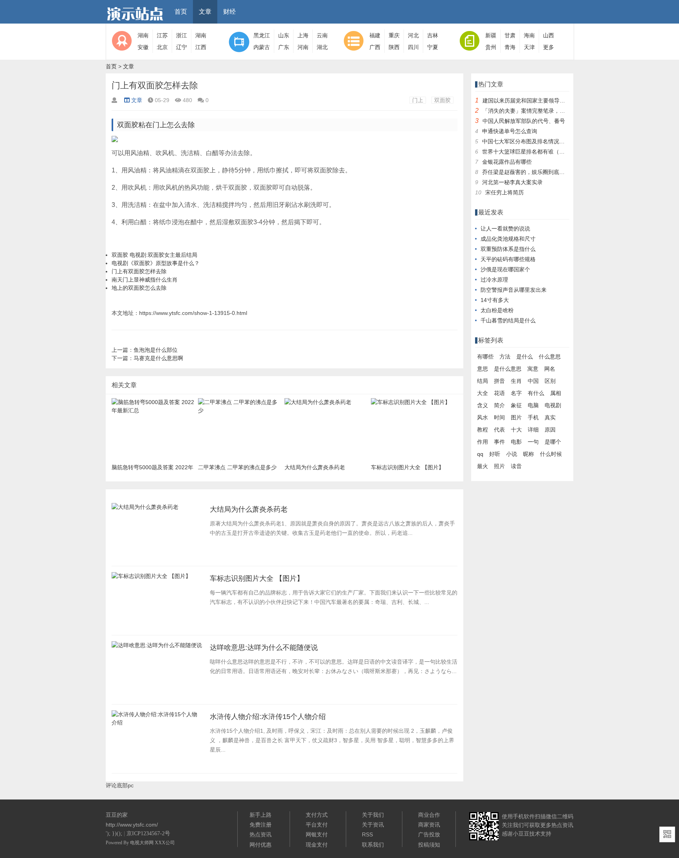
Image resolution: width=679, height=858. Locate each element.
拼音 (499, 381)
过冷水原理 (494, 279)
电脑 (533, 405)
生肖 (516, 381)
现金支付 (317, 845)
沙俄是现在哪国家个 (505, 269)
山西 (548, 35)
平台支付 (317, 824)
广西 (374, 47)
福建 (374, 35)
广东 (283, 47)
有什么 (536, 393)
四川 (413, 47)
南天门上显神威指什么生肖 (145, 279)
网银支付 (317, 834)
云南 (322, 35)
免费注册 (261, 824)
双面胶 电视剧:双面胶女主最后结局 (154, 255)
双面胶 (442, 100)
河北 (413, 35)
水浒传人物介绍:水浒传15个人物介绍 (268, 717)
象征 (516, 405)
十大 (516, 429)
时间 (499, 417)
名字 (516, 393)
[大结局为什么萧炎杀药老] (145, 509)
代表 (499, 429)
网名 (549, 369)
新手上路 (261, 815)
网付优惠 (261, 845)
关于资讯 (373, 824)
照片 (499, 466)
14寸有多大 (495, 300)
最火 (482, 466)
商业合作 (429, 815)
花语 (499, 393)
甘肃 (510, 35)
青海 (510, 47)
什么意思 (550, 356)
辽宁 (181, 47)
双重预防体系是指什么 (508, 249)
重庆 (394, 35)
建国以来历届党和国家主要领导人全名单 (532, 100)
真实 (550, 417)
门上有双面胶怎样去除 (139, 271)
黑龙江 (261, 35)
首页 (180, 11)
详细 (533, 429)
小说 (511, 454)
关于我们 (373, 815)
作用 (482, 442)
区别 (550, 381)
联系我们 (373, 845)
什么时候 (551, 454)
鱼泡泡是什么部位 (156, 350)
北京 (162, 47)
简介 (499, 405)
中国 (533, 381)
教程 (482, 429)
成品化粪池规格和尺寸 (508, 239)
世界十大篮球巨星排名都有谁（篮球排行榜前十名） (545, 151)
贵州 (490, 47)
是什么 (524, 356)
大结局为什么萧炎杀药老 (249, 509)
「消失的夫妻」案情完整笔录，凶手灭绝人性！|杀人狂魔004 (557, 111)
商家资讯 (429, 824)
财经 (229, 11)
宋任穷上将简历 (504, 192)
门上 (417, 100)
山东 (283, 35)
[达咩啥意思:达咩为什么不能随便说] (157, 647)
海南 (529, 35)
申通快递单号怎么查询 (509, 131)
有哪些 (485, 356)
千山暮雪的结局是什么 (508, 320)
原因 (550, 429)
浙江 (181, 35)
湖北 (322, 47)
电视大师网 (142, 842)
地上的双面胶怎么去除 (139, 288)
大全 (482, 393)
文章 (205, 11)
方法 (504, 356)
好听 (494, 454)
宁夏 (432, 47)
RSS (367, 834)
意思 (482, 369)
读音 (516, 466)
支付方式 (317, 815)
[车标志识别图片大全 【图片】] (151, 578)
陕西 (394, 47)
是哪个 (553, 442)
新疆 (490, 35)
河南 (302, 47)
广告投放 (429, 834)
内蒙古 (261, 47)
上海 (302, 35)
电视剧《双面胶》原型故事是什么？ (156, 263)
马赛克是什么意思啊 (158, 358)
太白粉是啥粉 (497, 310)
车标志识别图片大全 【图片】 (257, 578)
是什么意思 (507, 369)
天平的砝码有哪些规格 (508, 259)
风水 (482, 417)
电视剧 (553, 405)
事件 (499, 442)
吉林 (432, 35)
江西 (200, 47)
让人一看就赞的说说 (505, 228)
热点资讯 (261, 834)
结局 (482, 381)
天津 (529, 47)
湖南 (143, 35)
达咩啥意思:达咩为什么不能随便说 (264, 647)
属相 (555, 393)
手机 (533, 417)
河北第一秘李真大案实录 (512, 182)
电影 (516, 442)
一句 (533, 442)
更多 (548, 47)
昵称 (528, 454)
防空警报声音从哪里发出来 (514, 290)
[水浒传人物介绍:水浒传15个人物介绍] (157, 725)
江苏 (162, 35)
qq (480, 454)
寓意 (532, 369)
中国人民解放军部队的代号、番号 (524, 121)
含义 (482, 405)
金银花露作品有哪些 (507, 162)
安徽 (143, 47)
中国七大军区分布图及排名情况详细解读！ (534, 141)
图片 (516, 417)
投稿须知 (429, 845)
